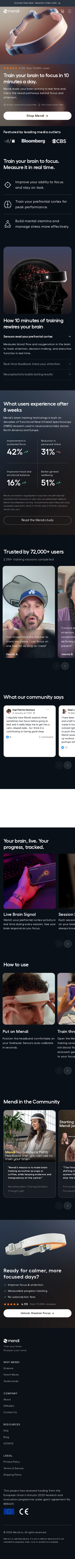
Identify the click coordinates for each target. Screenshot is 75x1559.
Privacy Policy (11, 1462)
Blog (6, 1437)
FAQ (5, 1431)
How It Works (11, 1375)
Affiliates (8, 1406)
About (7, 1399)
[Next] (65, 666)
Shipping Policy (12, 1475)
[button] (70, 11)
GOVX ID (8, 1443)
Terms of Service (13, 1468)
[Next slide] (68, 944)
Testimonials (10, 1381)
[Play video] (28, 612)
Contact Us (10, 1412)
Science (8, 1368)
